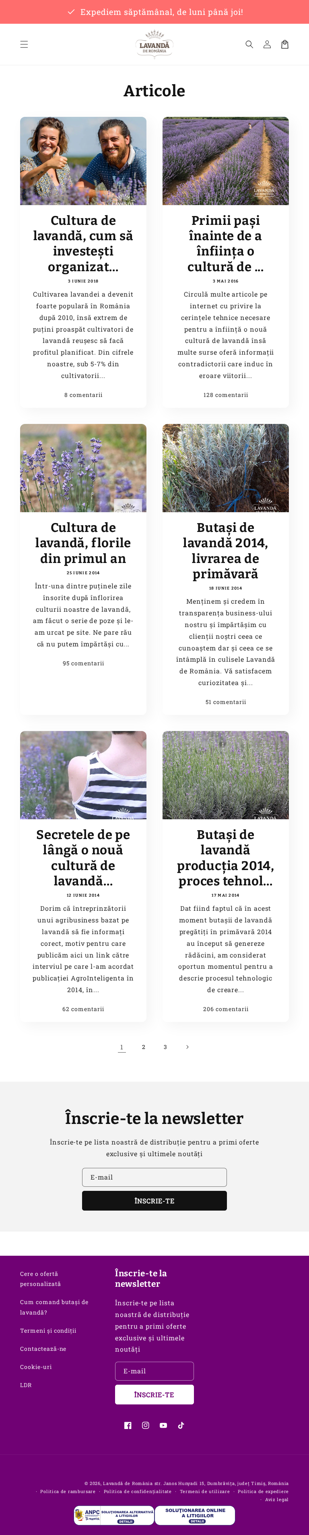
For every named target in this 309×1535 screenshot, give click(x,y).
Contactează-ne (43, 1348)
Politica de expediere (263, 1491)
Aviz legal (277, 1499)
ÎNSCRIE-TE (155, 1200)
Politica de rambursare (67, 1491)
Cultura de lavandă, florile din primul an (83, 543)
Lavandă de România (128, 1483)
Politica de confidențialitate (138, 1491)
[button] (24, 44)
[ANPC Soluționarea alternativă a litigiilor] (114, 1515)
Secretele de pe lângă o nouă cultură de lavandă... (83, 858)
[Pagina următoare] (187, 1047)
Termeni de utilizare (205, 1491)
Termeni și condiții (48, 1330)
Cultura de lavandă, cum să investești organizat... (83, 243)
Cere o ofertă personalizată (40, 1279)
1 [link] (122, 1047)
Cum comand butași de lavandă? (54, 1307)
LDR (26, 1385)
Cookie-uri (36, 1367)
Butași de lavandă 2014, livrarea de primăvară (225, 551)
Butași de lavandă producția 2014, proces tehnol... (225, 858)
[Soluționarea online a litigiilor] (194, 1515)
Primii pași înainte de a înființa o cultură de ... (225, 243)
